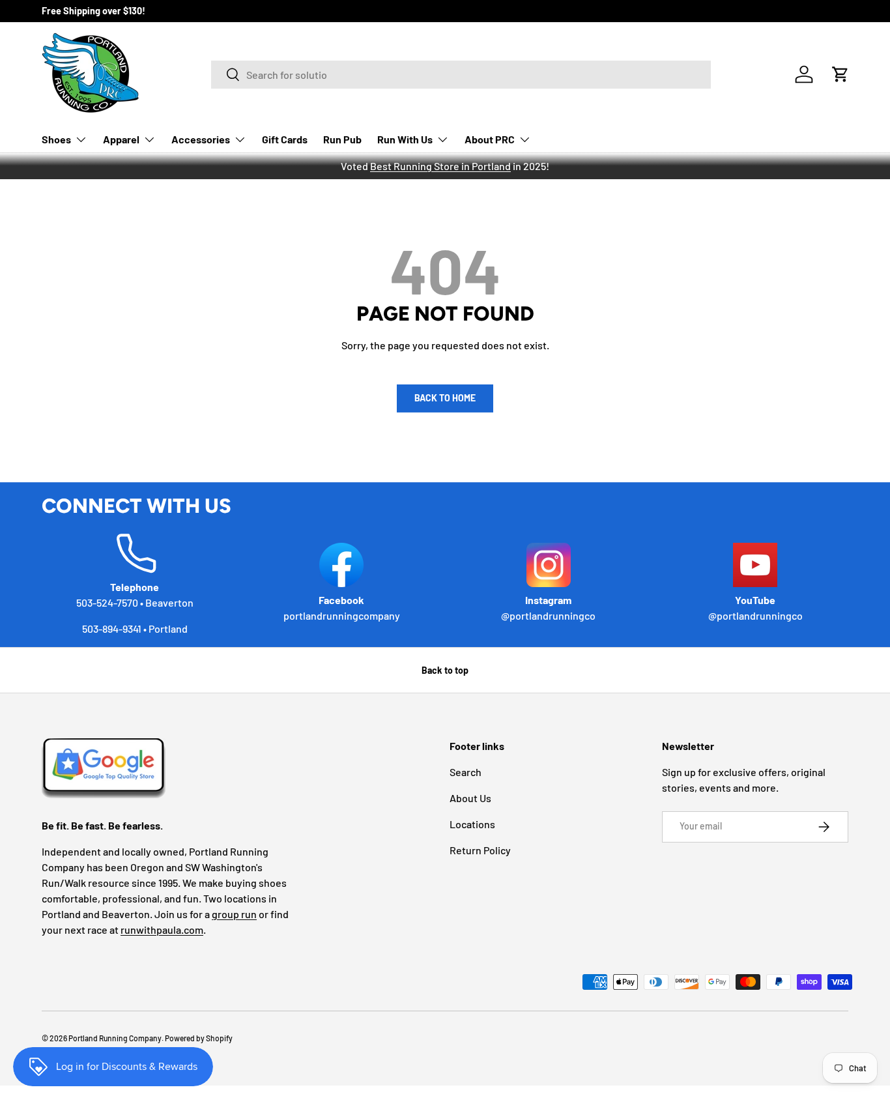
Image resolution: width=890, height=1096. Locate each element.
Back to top (445, 670)
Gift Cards (285, 139)
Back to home (445, 397)
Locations (472, 824)
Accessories (200, 139)
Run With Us (405, 139)
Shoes (56, 139)
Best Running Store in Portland (440, 166)
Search (465, 772)
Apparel (121, 139)
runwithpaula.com (162, 929)
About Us (470, 798)
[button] (840, 74)
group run (234, 914)
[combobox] (461, 75)
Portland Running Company (115, 1038)
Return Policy (480, 850)
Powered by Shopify (199, 1038)
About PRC (490, 139)
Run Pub (342, 139)
